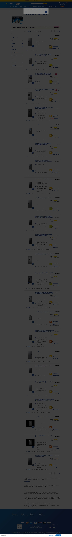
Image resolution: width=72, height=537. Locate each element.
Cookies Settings (51, 535)
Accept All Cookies (58, 535)
